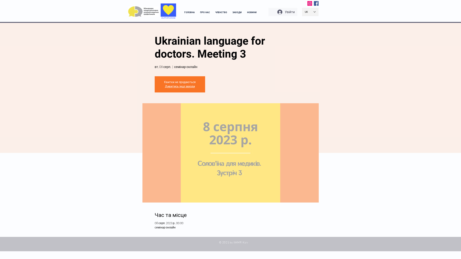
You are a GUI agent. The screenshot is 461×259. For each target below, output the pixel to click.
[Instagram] (309, 3)
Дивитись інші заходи (180, 86)
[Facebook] (316, 3)
